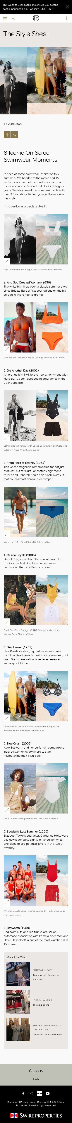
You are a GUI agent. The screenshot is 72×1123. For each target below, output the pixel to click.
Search (13, 18)
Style (36, 1078)
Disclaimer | (13, 1102)
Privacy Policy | (28, 1102)
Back (68, 1082)
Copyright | (43, 1102)
